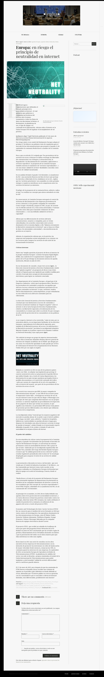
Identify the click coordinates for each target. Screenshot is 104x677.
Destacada (52, 42)
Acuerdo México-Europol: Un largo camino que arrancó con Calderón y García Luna (83, 143)
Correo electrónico (48, 634)
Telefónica (31, 587)
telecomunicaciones (21, 587)
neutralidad (19, 585)
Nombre (24, 634)
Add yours (48, 597)
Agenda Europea (36, 42)
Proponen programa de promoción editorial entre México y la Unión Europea (83, 152)
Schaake (48, 585)
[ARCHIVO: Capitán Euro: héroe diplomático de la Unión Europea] (101, 35)
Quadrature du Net (39, 585)
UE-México (25, 35)
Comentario (25, 614)
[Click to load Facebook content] (84, 116)
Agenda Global (45, 42)
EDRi (24, 583)
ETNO (32, 583)
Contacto (91, 673)
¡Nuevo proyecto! (78, 136)
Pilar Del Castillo (28, 585)
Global (60, 35)
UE (41, 587)
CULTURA (78, 35)
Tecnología (19, 43)
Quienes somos (75, 673)
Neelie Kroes (49, 583)
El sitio (66, 673)
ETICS (28, 583)
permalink (54, 587)
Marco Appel (19, 42)
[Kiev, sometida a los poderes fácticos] (101, 32)
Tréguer (37, 587)
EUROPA (44, 35)
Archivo (84, 673)
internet (42, 583)
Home (56, 42)
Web (22, 641)
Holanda (36, 583)
